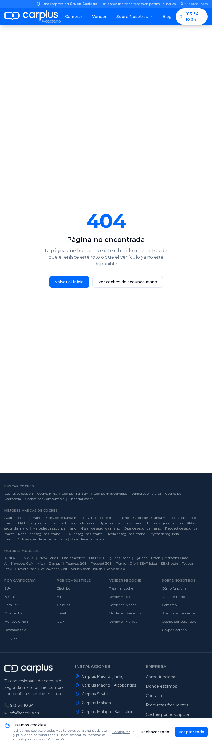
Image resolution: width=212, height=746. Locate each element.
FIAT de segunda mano (36, 523)
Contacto (169, 605)
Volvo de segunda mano (89, 539)
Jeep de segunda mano (164, 523)
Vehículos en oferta (146, 493)
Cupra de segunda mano (153, 517)
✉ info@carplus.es (21, 713)
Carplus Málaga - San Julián (108, 711)
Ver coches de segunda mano (127, 281)
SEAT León (169, 563)
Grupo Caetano (174, 630)
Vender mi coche (122, 597)
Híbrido (62, 597)
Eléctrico (63, 588)
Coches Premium (75, 493)
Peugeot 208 (76, 563)
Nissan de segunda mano (100, 528)
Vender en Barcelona (125, 613)
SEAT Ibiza (148, 563)
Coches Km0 (47, 493)
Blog (166, 16)
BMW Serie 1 (48, 558)
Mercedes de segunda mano (54, 528)
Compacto (13, 613)
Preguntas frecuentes (179, 613)
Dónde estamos (174, 597)
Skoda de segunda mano (125, 534)
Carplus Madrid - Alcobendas (109, 685)
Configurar (121, 732)
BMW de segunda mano (64, 517)
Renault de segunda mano (39, 534)
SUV (7, 588)
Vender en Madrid (123, 605)
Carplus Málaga (96, 702)
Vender (99, 16)
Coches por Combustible (44, 499)
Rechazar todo (154, 731)
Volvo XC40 (116, 569)
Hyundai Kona (119, 558)
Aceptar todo (191, 731)
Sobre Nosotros (132, 16)
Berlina (10, 597)
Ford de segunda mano (77, 523)
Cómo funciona (174, 588)
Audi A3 (10, 558)
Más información (52, 739)
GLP (60, 621)
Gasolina (64, 605)
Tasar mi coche (121, 588)
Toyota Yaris (27, 569)
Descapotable (15, 630)
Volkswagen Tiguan (86, 569)
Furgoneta (12, 638)
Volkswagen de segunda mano (42, 539)
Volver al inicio (69, 281)
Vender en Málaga (123, 621)
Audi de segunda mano (22, 517)
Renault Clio (126, 563)
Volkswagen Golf (54, 569)
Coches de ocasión (18, 493)
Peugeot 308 (101, 563)
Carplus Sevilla (95, 694)
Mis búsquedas (196, 4)
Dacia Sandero (73, 558)
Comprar (73, 16)
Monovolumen (16, 621)
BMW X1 (28, 558)
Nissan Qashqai (49, 563)
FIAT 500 (96, 558)
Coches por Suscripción (180, 621)
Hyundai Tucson (147, 558)
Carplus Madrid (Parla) (102, 676)
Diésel (61, 613)
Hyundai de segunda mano (120, 523)
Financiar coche (80, 499)
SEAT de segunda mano (83, 534)
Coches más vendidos (110, 493)
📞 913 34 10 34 (19, 705)
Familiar (11, 605)
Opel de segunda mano (142, 528)
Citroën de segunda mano (108, 517)
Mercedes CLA (22, 563)
